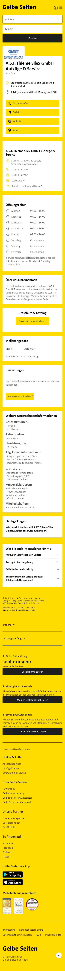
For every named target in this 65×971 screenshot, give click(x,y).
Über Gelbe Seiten (15, 782)
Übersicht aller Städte (14, 772)
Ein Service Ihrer (15, 958)
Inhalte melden (53, 934)
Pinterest (7, 852)
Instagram (8, 843)
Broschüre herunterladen (32, 321)
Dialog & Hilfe (12, 757)
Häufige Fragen (11, 768)
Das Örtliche (9, 827)
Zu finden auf (12, 837)
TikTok (6, 856)
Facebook (8, 847)
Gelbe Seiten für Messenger (17, 797)
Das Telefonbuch (11, 822)
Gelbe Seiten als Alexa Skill (17, 802)
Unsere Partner (13, 812)
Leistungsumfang (12, 638)
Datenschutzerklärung (31, 929)
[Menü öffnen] (60, 7)
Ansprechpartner (12, 763)
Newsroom (9, 788)
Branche (7, 624)
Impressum (9, 929)
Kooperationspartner (14, 818)
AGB (38, 934)
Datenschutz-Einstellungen (17, 934)
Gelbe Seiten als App (13, 793)
